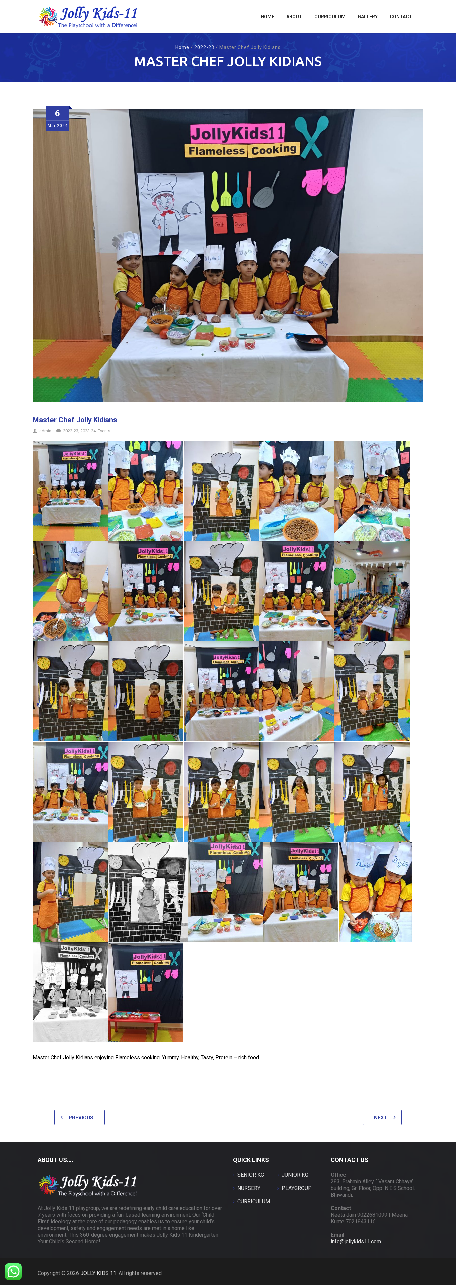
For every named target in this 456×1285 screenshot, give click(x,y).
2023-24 (88, 430)
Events (104, 430)
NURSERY (248, 1188)
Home (182, 47)
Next (380, 1118)
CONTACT (401, 16)
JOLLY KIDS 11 (98, 1273)
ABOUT (294, 16)
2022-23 (204, 47)
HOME (267, 16)
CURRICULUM (330, 16)
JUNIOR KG (295, 1175)
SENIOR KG (250, 1175)
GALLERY (368, 16)
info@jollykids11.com (356, 1241)
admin (45, 430)
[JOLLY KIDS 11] (88, 16)
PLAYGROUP (297, 1188)
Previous (81, 1118)
